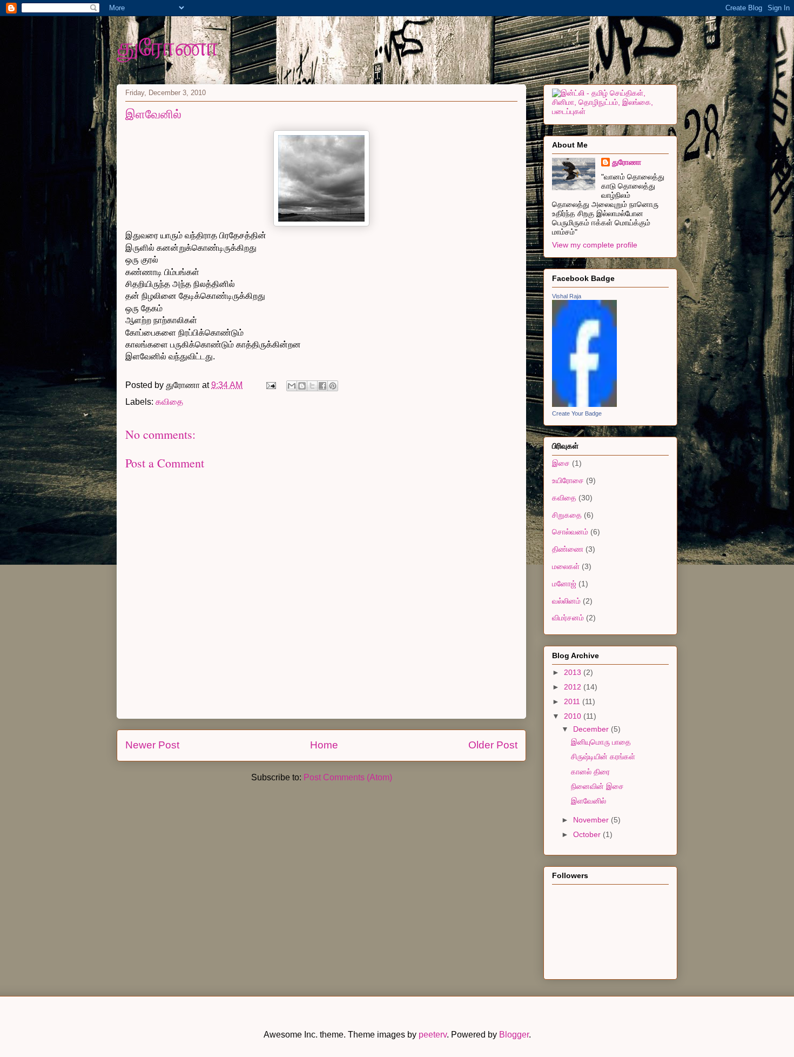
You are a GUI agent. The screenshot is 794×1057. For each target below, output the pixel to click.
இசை (561, 463)
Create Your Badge (577, 413)
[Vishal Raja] (584, 404)
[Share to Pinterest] (332, 385)
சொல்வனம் (570, 531)
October (588, 834)
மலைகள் (566, 566)
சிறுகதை (567, 515)
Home (324, 745)
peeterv (433, 1034)
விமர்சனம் (568, 617)
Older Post (492, 745)
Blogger (514, 1034)
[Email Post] (270, 385)
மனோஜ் (564, 583)
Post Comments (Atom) (348, 777)
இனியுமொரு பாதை (601, 742)
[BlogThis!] (302, 385)
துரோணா (168, 45)
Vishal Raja (566, 296)
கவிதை (169, 401)
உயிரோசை (568, 480)
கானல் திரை (590, 771)
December (592, 729)
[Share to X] (312, 385)
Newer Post (152, 745)
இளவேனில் (588, 801)
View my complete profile (594, 244)
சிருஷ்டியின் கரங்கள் (603, 756)
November (592, 819)
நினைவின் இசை (597, 786)
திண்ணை (567, 549)
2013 (573, 672)
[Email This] (291, 385)
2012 (573, 687)
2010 (573, 716)
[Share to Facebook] (322, 385)
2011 (573, 701)
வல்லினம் (566, 601)
